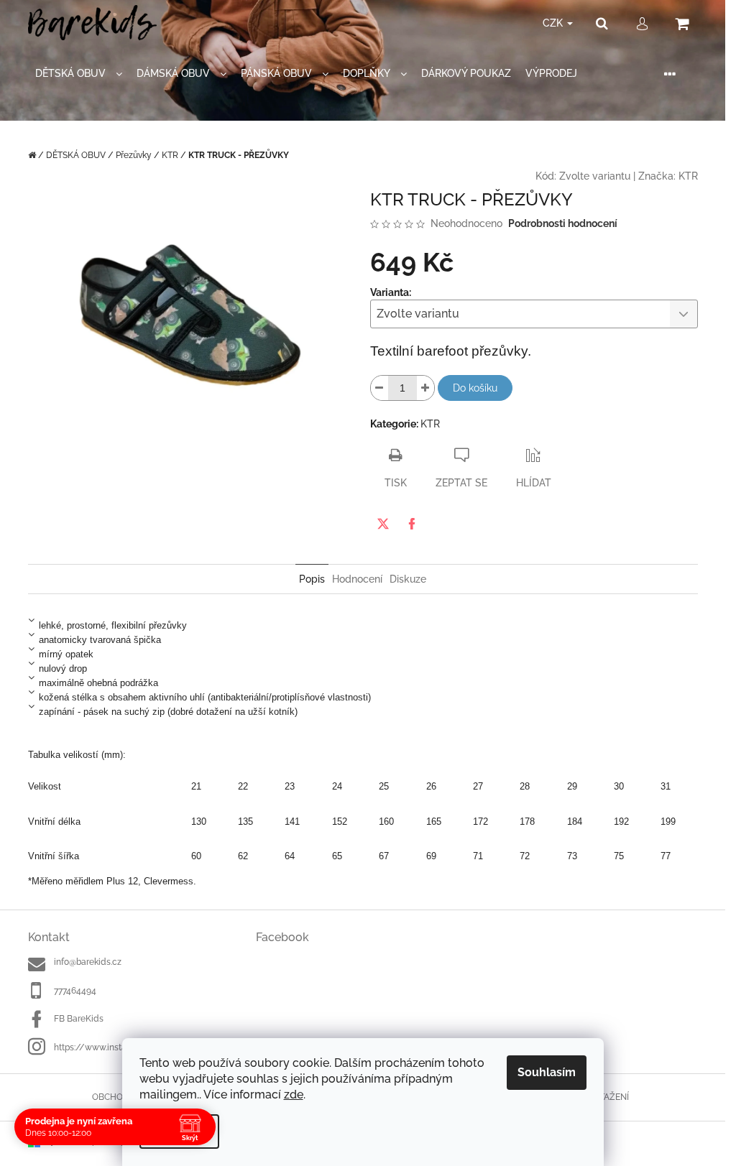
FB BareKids (79, 1019)
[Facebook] (412, 524)
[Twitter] (383, 524)
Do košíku (475, 388)
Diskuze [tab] (408, 579)
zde (293, 1094)
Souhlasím (547, 1072)
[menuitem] (78, 73)
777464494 (75, 991)
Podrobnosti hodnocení (562, 223)
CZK (554, 23)
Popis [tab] (312, 579)
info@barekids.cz (87, 962)
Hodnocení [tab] (357, 579)
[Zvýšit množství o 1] (425, 388)
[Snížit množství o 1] (379, 388)
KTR (688, 176)
